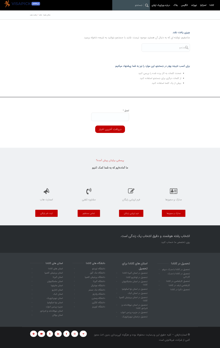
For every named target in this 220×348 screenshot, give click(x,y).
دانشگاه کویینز (98, 306)
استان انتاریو (57, 290)
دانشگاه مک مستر (97, 290)
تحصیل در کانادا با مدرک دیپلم (176, 269)
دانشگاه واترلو (99, 294)
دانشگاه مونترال (98, 285)
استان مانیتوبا (57, 285)
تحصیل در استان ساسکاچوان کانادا (135, 283)
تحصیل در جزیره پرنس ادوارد (134, 312)
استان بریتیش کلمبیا (54, 273)
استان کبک (58, 294)
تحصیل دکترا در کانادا (180, 289)
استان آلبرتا (58, 277)
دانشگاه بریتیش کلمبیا (95, 277)
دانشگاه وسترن (98, 298)
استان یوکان (57, 315)
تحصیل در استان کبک (138, 293)
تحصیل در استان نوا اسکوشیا (135, 289)
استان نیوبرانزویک (55, 298)
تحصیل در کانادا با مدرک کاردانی (178, 275)
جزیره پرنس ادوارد (54, 306)
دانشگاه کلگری (98, 302)
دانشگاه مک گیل (97, 273)
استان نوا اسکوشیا (55, 302)
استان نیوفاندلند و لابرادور (51, 311)
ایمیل (126, 110)
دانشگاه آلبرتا (99, 281)
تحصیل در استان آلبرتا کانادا (135, 273)
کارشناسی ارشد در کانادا (179, 285)
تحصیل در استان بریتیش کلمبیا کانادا (133, 299)
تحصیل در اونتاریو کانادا (137, 277)
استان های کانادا (55, 268)
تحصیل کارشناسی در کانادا (178, 281)
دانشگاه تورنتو (98, 268)
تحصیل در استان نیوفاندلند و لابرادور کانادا (135, 306)
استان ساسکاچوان (55, 281)
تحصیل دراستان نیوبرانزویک (135, 316)
